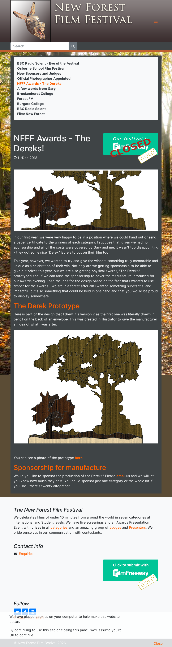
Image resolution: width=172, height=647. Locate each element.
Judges (115, 527)
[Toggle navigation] (156, 21)
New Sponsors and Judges (39, 73)
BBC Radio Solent (31, 109)
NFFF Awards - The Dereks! (40, 83)
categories (59, 527)
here (79, 458)
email (120, 476)
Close (158, 643)
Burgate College (30, 104)
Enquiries (26, 554)
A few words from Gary (36, 88)
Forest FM (25, 99)
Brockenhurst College (35, 93)
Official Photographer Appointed (43, 78)
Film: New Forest (31, 114)
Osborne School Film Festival (40, 68)
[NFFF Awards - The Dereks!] (86, 200)
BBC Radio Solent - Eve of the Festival (48, 63)
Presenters (137, 527)
